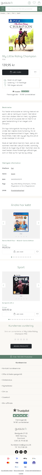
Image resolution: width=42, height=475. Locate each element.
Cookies (21, 473)
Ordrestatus (7, 380)
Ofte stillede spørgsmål (12, 374)
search (39, 8)
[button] (3, 223)
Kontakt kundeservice (11, 368)
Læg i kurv (15, 72)
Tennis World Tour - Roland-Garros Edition (18, 241)
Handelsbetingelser (7, 470)
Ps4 (12, 168)
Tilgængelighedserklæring (33, 470)
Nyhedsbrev (7, 386)
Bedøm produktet (21, 346)
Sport (13, 174)
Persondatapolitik (19, 470)
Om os (5, 391)
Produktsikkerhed (17, 190)
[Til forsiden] (7, 3)
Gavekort (6, 397)
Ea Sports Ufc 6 (8, 303)
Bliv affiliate (7, 403)
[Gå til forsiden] (21, 429)
